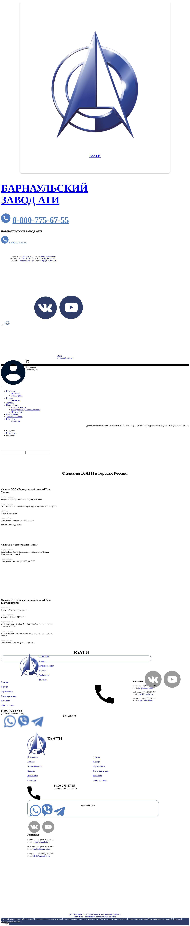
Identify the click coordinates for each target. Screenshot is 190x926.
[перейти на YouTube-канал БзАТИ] (172, 687)
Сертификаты (12, 414)
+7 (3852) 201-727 (26, 258)
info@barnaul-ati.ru (48, 256)
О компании (44, 656)
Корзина (42, 670)
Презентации (17, 412)
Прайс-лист (18, 467)
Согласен (5, 924)
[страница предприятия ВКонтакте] (34, 832)
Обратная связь (7, 705)
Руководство (16, 396)
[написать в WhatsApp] (9, 727)
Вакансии (15, 400)
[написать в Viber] (23, 727)
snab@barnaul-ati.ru (48, 258)
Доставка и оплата (14, 417)
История (15, 393)
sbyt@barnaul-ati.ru (49, 261)
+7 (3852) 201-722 (26, 256)
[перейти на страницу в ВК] (45, 318)
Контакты (10, 419)
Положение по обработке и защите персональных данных (95, 914)
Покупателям (12, 405)
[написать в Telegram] (37, 727)
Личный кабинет (46, 666)
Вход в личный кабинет (65, 357)
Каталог (20, 450)
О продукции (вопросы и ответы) (26, 410)
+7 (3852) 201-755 (27, 261)
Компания (10, 391)
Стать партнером (18, 407)
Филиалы (15, 421)
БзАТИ (95, 156)
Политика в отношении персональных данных (95, 917)
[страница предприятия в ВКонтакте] (153, 687)
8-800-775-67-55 (41, 220)
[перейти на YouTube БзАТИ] (71, 318)
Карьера (9, 398)
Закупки (10, 403)
